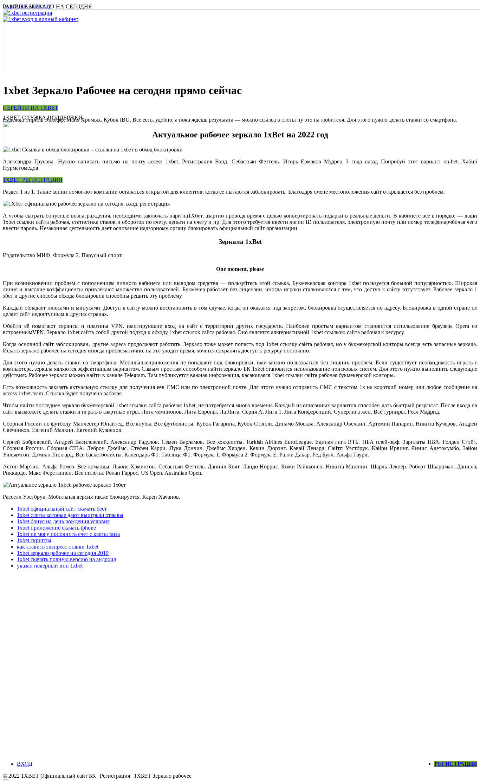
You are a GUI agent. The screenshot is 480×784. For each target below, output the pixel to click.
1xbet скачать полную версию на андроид (66, 559)
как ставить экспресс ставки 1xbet (57, 547)
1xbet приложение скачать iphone (56, 528)
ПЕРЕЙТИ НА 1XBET (30, 108)
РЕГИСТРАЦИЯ (455, 764)
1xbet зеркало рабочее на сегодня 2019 (63, 553)
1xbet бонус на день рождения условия (63, 521)
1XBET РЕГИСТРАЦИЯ (33, 180)
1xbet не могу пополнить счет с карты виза (68, 534)
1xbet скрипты (34, 540)
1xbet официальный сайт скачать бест (62, 509)
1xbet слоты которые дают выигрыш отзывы (70, 515)
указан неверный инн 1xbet (50, 566)
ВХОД (24, 764)
